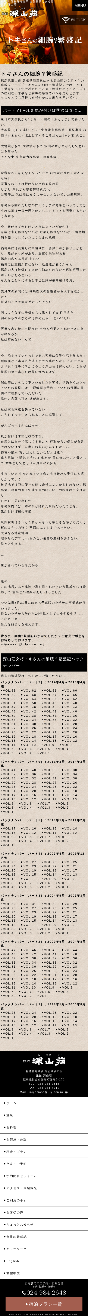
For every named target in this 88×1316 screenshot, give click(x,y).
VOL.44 (71, 707)
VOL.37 (50, 715)
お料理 (11, 1127)
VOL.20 (71, 732)
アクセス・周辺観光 (21, 1188)
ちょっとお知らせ (20, 1224)
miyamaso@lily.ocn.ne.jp (24, 644)
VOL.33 (50, 719)
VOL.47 (9, 707)
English (12, 1261)
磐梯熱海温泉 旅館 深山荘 (43, 1314)
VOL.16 (71, 736)
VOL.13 (50, 740)
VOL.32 (71, 719)
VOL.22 (29, 732)
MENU (80, 5)
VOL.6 (26, 749)
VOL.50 (29, 703)
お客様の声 (14, 1212)
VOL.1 (45, 753)
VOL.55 (9, 699)
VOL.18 (29, 736)
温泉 (9, 1115)
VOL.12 (71, 740)
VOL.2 (26, 753)
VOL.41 (50, 711)
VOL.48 (71, 703)
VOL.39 (9, 715)
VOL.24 (71, 728)
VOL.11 (9, 745)
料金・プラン (16, 1151)
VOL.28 (71, 724)
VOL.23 (9, 732)
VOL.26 (29, 728)
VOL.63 (9, 690)
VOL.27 (9, 728)
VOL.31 (9, 724)
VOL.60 (71, 690)
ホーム (11, 1103)
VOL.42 (29, 711)
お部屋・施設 (16, 1139)
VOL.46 (29, 707)
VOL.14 (29, 740)
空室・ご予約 (16, 1163)
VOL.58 (29, 694)
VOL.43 (9, 711)
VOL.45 (50, 707)
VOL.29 (50, 724)
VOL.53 (50, 699)
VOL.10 (29, 745)
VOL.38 (29, 715)
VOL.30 (29, 724)
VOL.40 (71, 711)
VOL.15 (9, 740)
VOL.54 (29, 699)
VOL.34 (29, 719)
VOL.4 (63, 749)
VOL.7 (8, 749)
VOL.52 (71, 699)
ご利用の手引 (16, 1200)
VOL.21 (50, 732)
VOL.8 (67, 745)
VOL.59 (9, 694)
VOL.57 (50, 694)
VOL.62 (29, 690)
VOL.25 (50, 728)
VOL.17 (50, 736)
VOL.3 (8, 753)
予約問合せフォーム (21, 1176)
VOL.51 (9, 703)
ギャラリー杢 (16, 1249)
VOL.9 (49, 745)
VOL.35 (9, 719)
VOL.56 (71, 694)
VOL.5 (45, 749)
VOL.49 (50, 703)
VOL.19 (9, 736)
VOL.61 (50, 690)
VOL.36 (71, 715)
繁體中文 (13, 1273)
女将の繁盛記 (16, 1236)
